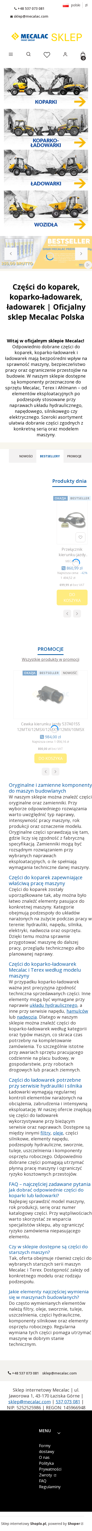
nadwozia (27, 1017)
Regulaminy (50, 1486)
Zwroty (46, 1475)
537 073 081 (68, 1402)
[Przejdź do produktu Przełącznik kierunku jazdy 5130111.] (72, 520)
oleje (58, 1133)
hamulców (77, 1011)
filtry (45, 1133)
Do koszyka (72, 597)
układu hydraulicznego (53, 1005)
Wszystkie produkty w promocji (50, 659)
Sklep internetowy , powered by (40, 1523)
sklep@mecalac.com (29, 1402)
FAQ (42, 1481)
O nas (44, 1457)
